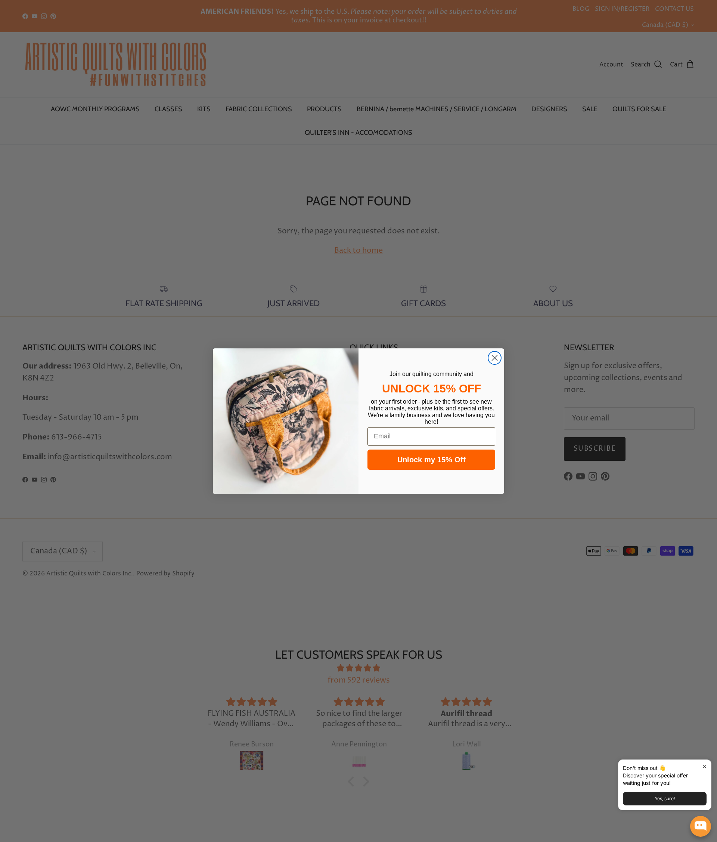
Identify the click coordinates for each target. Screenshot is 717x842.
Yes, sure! (665, 798)
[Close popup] (704, 766)
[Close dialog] (494, 357)
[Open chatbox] (700, 826)
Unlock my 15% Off (431, 460)
